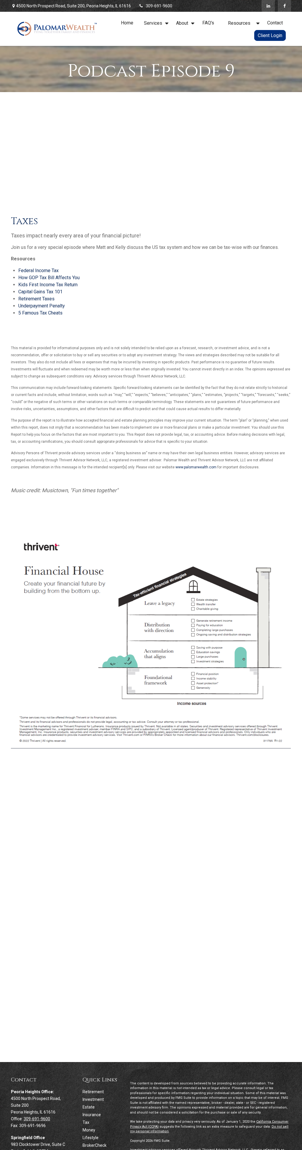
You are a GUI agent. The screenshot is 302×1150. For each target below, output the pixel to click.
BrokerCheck (94, 1145)
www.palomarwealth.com (195, 467)
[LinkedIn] (268, 6)
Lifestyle (91, 1137)
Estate (89, 1107)
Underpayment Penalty (41, 306)
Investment (93, 1099)
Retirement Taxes (36, 299)
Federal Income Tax (38, 270)
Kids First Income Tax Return (48, 284)
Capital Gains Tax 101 (40, 291)
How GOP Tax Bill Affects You (49, 277)
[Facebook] (284, 6)
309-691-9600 (159, 6)
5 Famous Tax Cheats (40, 313)
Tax (86, 1122)
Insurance (92, 1114)
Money (89, 1130)
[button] (127, 23)
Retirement (93, 1091)
